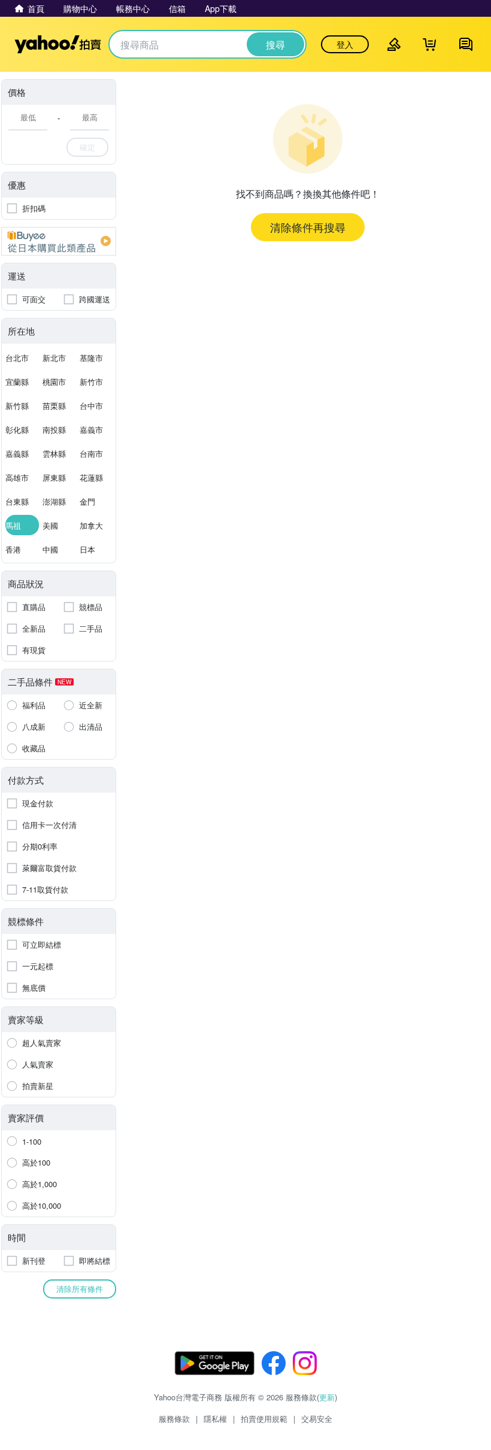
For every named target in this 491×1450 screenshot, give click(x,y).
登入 (345, 44)
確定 (87, 147)
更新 (327, 1397)
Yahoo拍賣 (57, 44)
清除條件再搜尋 (307, 227)
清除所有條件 (79, 1288)
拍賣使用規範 (264, 1418)
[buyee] (58, 241)
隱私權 (215, 1418)
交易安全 (316, 1418)
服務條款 (174, 1418)
